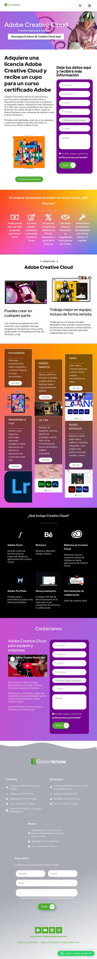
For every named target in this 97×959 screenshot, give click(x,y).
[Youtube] (45, 930)
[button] (76, 953)
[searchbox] (18, 893)
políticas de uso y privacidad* (73, 157)
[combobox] (47, 893)
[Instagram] (59, 930)
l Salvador (56, 779)
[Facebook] (38, 930)
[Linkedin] (52, 930)
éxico (32, 823)
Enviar (66, 165)
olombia (11, 779)
